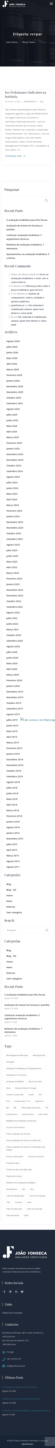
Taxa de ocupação (37, 1195)
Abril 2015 (11, 849)
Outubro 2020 (13, 635)
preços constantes (14, 1156)
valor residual (12, 1215)
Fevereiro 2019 (14, 748)
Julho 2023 (11, 550)
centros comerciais (15, 1094)
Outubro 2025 (13, 397)
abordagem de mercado (17, 1055)
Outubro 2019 (13, 702)
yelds (26, 1215)
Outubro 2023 (13, 533)
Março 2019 (12, 742)
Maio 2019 (11, 731)
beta (8, 1088)
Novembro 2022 (14, 595)
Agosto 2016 (13, 827)
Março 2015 (12, 855)
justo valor (43, 1114)
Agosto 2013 (13, 861)
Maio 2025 (11, 425)
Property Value (13, 1163)
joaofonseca (17, 305)
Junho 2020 (12, 657)
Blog (41, 101)
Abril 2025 (11, 431)
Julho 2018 (11, 787)
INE (15, 1107)
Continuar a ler (13, 156)
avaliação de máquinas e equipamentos (23, 1068)
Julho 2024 (11, 482)
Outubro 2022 (13, 601)
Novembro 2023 (14, 527)
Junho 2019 (12, 725)
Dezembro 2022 (14, 589)
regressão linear (14, 1176)
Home (9, 895)
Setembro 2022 (14, 606)
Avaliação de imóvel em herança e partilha (26, 1004)
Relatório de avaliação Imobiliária (20, 1182)
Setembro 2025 (14, 403)
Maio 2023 (11, 561)
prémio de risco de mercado (19, 1169)
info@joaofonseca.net (16, 1366)
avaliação (10, 1061)
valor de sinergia (34, 1208)
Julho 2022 (11, 618)
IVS (46, 1107)
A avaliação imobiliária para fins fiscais (27, 219)
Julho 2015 (11, 844)
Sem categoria (14, 912)
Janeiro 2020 (13, 685)
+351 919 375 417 (14, 1359)
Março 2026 (12, 369)
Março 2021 (12, 629)
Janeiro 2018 (13, 821)
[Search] (47, 930)
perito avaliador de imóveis (18, 1133)
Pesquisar (11, 189)
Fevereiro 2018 (14, 815)
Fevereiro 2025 (14, 442)
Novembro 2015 (14, 838)
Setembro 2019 (14, 708)
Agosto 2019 (13, 714)
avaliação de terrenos (16, 1075)
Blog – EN (11, 889)
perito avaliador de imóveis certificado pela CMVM (25, 1148)
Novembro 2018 (14, 765)
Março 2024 (12, 505)
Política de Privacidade (12, 1312)
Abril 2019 (11, 736)
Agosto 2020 (13, 646)
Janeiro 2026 (13, 380)
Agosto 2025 (13, 408)
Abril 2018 (11, 804)
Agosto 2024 (13, 476)
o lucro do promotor (15, 1127)
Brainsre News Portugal (25, 1088)
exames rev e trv (22, 1101)
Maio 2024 (11, 493)
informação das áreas (31, 1107)
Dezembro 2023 (14, 522)
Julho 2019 (11, 719)
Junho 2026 (12, 352)
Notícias (10, 906)
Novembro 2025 (14, 391)
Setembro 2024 (14, 471)
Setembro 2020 (14, 640)
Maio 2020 (11, 663)
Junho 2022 (12, 623)
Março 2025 (12, 437)
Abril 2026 (11, 363)
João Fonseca (28, 1114)
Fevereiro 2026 (14, 375)
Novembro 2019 (14, 697)
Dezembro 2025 (14, 386)
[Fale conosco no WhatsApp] (38, 719)
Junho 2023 (12, 555)
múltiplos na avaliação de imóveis (21, 1120)
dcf (40, 1094)
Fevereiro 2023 (14, 578)
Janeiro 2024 (13, 516)
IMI (7, 1107)
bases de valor (35, 1081)
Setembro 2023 (14, 538)
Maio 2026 (11, 358)
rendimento (11, 1189)
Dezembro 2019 (14, 691)
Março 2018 (12, 810)
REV (24, 1189)
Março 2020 (12, 674)
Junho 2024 (12, 488)
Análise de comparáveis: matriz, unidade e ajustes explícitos (27, 297)
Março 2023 (12, 572)
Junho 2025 (12, 420)
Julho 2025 (11, 414)
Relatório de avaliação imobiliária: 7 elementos (23, 1030)
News (9, 901)
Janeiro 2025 (13, 448)
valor (29, 1202)
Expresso (39, 1101)
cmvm (31, 1094)
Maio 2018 (11, 798)
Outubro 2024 (13, 465)
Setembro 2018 (14, 776)
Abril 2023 (11, 567)
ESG (8, 1101)
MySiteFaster (27, 1444)
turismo (18, 1202)
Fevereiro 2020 (14, 680)
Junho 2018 (12, 793)
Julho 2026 (11, 346)
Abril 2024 (11, 499)
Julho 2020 (11, 652)
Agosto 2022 (13, 612)
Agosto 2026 (13, 341)
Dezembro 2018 (14, 759)
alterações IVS (39, 1055)
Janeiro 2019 (13, 753)
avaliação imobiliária (15, 1081)
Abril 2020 (11, 668)
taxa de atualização (15, 1195)
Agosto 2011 (13, 866)
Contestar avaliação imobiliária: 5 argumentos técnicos (22, 1017)
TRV (8, 1202)
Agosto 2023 (13, 544)
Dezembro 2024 (14, 454)
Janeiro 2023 (13, 584)
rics (32, 1189)
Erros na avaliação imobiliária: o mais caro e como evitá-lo (29, 278)
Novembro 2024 (14, 459)
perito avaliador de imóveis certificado (23, 1140)
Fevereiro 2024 (14, 510)
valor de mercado (14, 1208)
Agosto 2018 (13, 782)
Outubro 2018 (13, 770)
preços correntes (36, 1156)
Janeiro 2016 (13, 832)
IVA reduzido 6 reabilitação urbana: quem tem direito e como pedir (27, 309)
